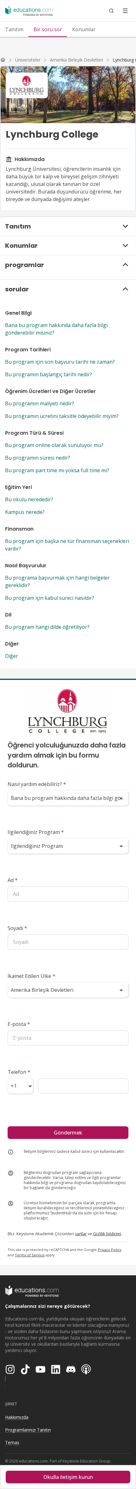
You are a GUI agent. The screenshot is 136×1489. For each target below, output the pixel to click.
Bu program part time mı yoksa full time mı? (57, 470)
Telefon (19, 1072)
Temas (12, 1442)
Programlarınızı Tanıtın (28, 1430)
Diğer (11, 655)
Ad (13, 880)
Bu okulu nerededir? (29, 499)
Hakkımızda (16, 1417)
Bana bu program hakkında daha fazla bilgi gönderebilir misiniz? (56, 329)
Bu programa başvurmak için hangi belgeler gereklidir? (57, 581)
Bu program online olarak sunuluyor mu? (54, 445)
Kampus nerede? (25, 512)
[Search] (111, 10)
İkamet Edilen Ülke (31, 976)
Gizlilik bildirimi (107, 1233)
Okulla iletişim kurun (68, 1477)
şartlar (81, 1233)
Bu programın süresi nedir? (37, 457)
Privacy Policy (109, 1249)
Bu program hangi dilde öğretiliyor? (47, 626)
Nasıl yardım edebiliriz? (37, 784)
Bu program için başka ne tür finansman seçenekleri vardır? (67, 545)
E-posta (19, 1024)
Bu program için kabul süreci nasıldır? (49, 597)
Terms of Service (30, 1255)
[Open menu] (125, 10)
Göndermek (68, 1132)
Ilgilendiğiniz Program (36, 832)
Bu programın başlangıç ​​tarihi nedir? (48, 374)
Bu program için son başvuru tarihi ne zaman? (60, 361)
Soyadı (17, 928)
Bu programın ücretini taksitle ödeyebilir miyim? (62, 416)
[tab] (14, 29)
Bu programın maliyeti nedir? (39, 403)
